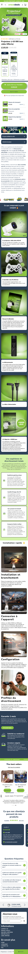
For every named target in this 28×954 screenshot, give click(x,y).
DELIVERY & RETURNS (7, 932)
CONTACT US (4, 928)
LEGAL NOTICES (5, 935)
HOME (2, 942)
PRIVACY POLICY (5, 930)
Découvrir (7, 790)
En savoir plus (7, 728)
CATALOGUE (4, 944)
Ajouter (21, 104)
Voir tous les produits (14, 767)
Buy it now (14, 91)
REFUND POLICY (5, 934)
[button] (25, 21)
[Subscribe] (24, 921)
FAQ (2, 947)
